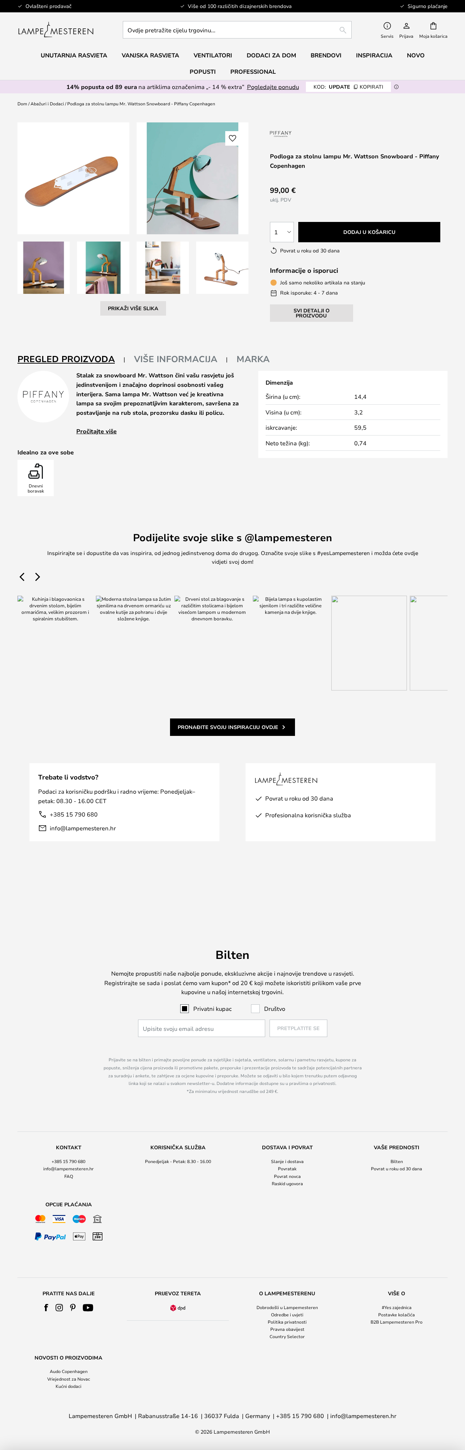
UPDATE (348, 86)
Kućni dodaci (68, 1386)
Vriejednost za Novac (68, 1379)
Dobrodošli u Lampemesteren (287, 1307)
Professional (253, 72)
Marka (253, 359)
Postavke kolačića (396, 1314)
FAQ (68, 1176)
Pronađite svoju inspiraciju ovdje (228, 727)
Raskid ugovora (287, 1183)
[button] (43, 268)
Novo (416, 55)
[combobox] (237, 29)
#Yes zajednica (397, 1307)
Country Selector (287, 1336)
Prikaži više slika (133, 308)
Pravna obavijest (287, 1329)
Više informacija (175, 359)
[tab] (71, 359)
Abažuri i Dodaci (47, 103)
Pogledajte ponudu (273, 86)
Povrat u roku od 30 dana (396, 1168)
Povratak (287, 1168)
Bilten (397, 1161)
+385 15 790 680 (74, 814)
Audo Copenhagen (69, 1371)
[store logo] (55, 30)
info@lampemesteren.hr (83, 828)
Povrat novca (287, 1176)
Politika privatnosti (287, 1322)
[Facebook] (46, 1307)
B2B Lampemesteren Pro (396, 1322)
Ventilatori (213, 55)
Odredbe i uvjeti (287, 1314)
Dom (22, 103)
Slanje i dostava (287, 1161)
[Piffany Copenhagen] (299, 134)
